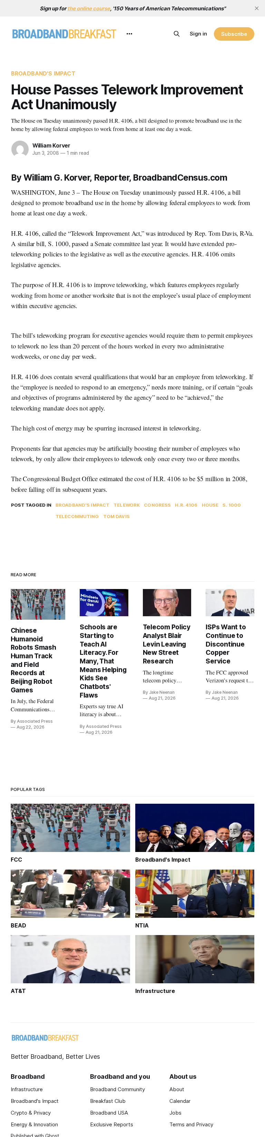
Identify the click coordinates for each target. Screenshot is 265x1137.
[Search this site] (176, 33)
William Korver (51, 145)
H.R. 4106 (186, 505)
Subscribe (234, 34)
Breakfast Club (108, 1101)
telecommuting (77, 516)
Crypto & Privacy (31, 1112)
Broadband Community (117, 1089)
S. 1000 (232, 505)
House (210, 505)
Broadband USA (109, 1112)
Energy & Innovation (34, 1124)
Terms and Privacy (191, 1124)
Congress (157, 505)
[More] (129, 33)
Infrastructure (27, 1089)
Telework (127, 505)
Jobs (175, 1112)
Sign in (198, 33)
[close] (256, 8)
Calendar (179, 1101)
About (176, 1089)
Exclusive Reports (111, 1124)
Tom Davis (116, 516)
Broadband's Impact (43, 73)
